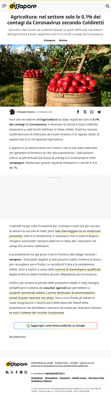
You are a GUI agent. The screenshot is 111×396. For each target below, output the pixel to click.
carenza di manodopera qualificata (78, 269)
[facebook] (16, 372)
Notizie (63, 40)
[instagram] (25, 372)
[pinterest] (21, 372)
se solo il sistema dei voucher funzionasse (36, 313)
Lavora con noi (86, 362)
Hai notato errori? (17, 336)
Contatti (74, 362)
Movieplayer (51, 378)
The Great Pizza (96, 378)
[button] (78, 112)
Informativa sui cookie (42, 362)
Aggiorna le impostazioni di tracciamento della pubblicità (59, 365)
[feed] (7, 372)
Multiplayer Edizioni (41, 381)
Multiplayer (37, 378)
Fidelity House (79, 378)
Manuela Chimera (26, 112)
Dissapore (49, 40)
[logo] (22, 6)
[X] (11, 372)
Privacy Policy (61, 362)
